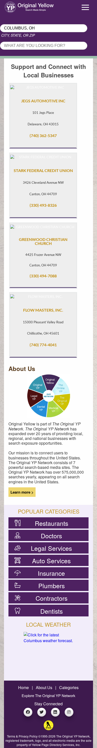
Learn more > (22, 492)
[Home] (12, 6)
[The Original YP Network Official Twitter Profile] (41, 712)
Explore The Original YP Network (48, 695)
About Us (44, 687)
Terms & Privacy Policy (22, 736)
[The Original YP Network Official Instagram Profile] (69, 712)
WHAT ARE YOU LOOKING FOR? (29, 40)
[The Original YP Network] (48, 729)
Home (23, 687)
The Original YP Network (73, 736)
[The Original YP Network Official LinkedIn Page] (55, 712)
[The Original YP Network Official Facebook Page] (28, 712)
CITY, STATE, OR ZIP (18, 35)
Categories (69, 687)
